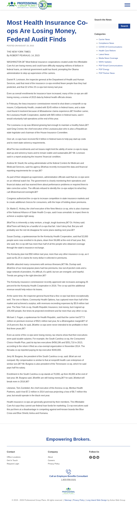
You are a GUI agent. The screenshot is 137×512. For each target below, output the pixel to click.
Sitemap (67, 500)
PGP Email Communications (111, 66)
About (50, 457)
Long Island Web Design (96, 500)
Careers (51, 460)
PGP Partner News (107, 73)
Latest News (104, 54)
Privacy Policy (54, 464)
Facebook (90, 457)
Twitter (94, 457)
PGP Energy (104, 69)
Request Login (13, 464)
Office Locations (13, 457)
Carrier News (104, 39)
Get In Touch (12, 460)
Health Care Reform (107, 51)
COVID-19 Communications (110, 47)
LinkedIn (97, 457)
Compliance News (106, 43)
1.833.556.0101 (68, 480)
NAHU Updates (105, 62)
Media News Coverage (108, 58)
